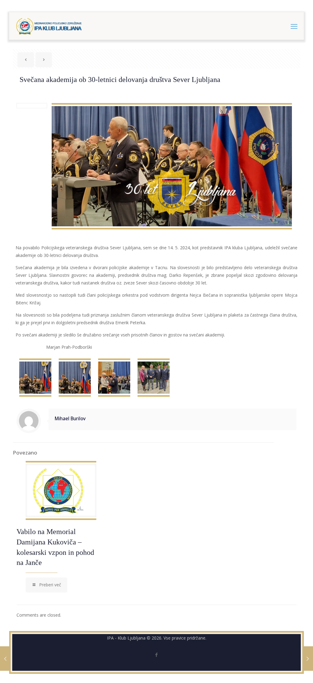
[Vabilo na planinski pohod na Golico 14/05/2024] (5, 658)
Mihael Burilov (70, 418)
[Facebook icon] (156, 654)
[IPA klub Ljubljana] (49, 26)
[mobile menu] (294, 26)
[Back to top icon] (283, 670)
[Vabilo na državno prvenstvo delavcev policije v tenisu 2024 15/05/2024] (307, 658)
